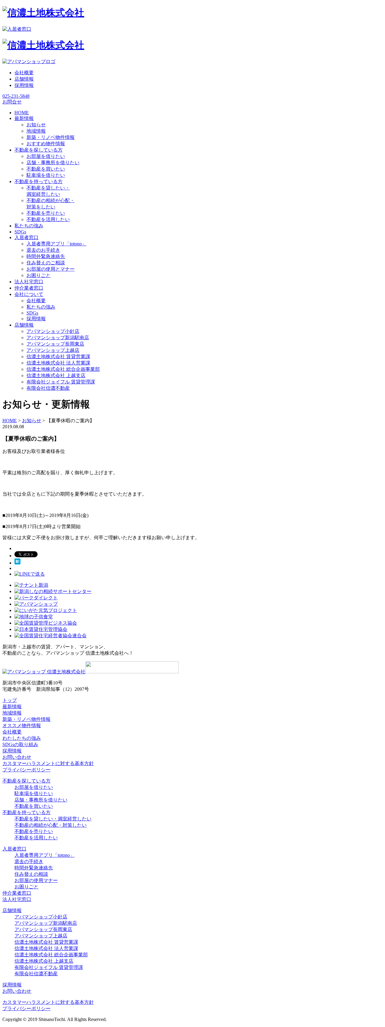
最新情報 (12, 706)
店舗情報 (24, 78)
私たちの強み (40, 306)
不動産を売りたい (45, 213)
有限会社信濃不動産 (48, 388)
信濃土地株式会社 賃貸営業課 (58, 356)
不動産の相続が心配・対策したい (50, 825)
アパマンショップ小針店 (52, 331)
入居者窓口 (14, 848)
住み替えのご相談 (45, 262)
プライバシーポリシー (26, 769)
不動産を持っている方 (26, 812)
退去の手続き (28, 861)
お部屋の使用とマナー (50, 269)
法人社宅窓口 (16, 899)
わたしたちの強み (21, 738)
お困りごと (38, 275)
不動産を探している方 (26, 780)
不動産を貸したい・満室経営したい (52, 818)
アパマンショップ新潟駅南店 (57, 337)
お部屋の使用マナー (36, 880)
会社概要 (24, 72)
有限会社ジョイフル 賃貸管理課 (60, 381)
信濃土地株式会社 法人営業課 (58, 362)
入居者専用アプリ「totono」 (56, 243)
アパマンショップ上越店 (52, 350)
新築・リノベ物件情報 (50, 137)
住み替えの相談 (31, 874)
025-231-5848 (15, 96)
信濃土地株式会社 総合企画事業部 (63, 369)
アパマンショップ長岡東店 (55, 343)
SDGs (32, 312)
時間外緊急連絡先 (45, 256)
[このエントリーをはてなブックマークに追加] (17, 562)
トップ (9, 700)
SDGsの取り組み (20, 744)
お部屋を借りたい (45, 156)
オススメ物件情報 (21, 725)
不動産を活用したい (48, 219)
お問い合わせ (16, 757)
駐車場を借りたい (45, 175)
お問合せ (12, 101)
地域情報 (36, 131)
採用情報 (24, 85)
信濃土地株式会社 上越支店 (55, 375)
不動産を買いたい (45, 168)
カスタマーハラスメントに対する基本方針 (48, 763)
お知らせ (36, 124)
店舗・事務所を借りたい (52, 162)
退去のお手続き (43, 250)
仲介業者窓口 (16, 893)
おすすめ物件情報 (45, 143)
